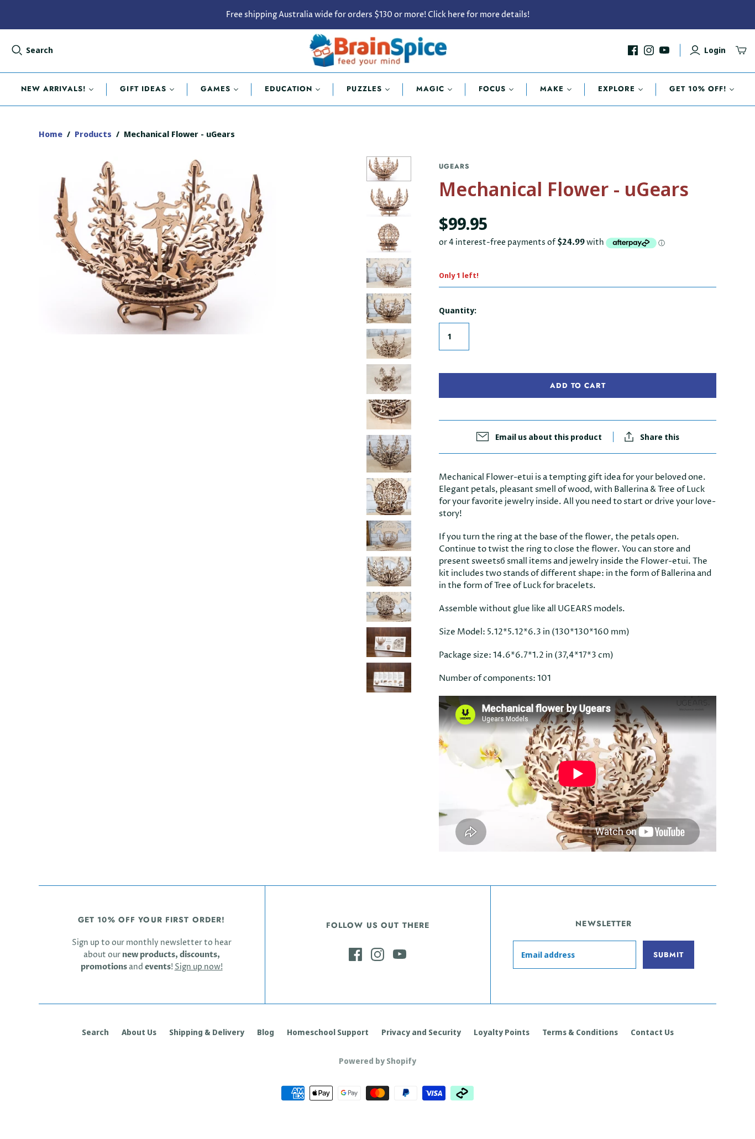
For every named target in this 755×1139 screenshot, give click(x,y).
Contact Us (652, 1032)
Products (93, 133)
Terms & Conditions (580, 1032)
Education (288, 88)
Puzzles (364, 88)
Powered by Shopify (377, 1061)
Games (215, 88)
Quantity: (457, 310)
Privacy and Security (421, 1032)
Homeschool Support (328, 1032)
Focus (492, 88)
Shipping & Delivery (206, 1032)
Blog (265, 1032)
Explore (616, 88)
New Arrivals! (53, 88)
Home (50, 133)
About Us (139, 1032)
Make (552, 88)
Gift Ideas (143, 88)
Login (715, 50)
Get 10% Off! (697, 88)
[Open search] (17, 50)
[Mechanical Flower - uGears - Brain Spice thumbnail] (388, 169)
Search (39, 50)
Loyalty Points (501, 1032)
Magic (430, 88)
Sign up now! (199, 967)
